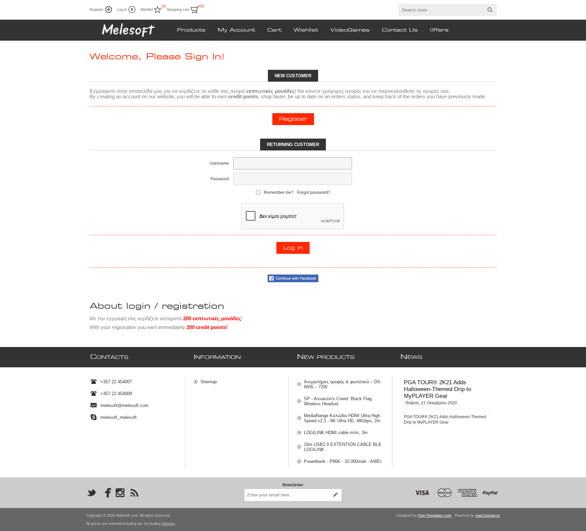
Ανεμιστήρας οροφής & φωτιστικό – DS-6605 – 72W (343, 384)
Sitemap (208, 381)
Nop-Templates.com (434, 515)
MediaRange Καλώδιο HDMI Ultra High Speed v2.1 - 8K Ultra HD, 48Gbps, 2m (342, 418)
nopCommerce (487, 515)
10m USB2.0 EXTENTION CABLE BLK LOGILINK (343, 447)
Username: (220, 163)
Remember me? (279, 192)
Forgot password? (313, 192)
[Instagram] (120, 492)
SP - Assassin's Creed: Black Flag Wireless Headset (338, 401)
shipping (168, 524)
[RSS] (134, 492)
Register (96, 9)
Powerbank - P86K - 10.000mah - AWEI (343, 461)
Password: (220, 179)
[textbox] (441, 9)
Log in (122, 9)
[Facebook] (105, 492)
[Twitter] (91, 492)
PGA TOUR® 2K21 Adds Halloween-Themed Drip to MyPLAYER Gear (437, 389)
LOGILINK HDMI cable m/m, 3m (336, 432)
